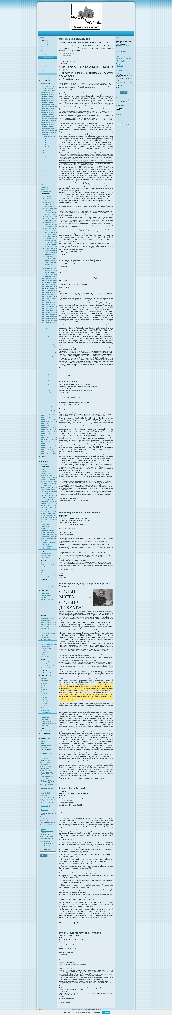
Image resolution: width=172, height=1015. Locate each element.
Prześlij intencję (44, 50)
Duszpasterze (44, 70)
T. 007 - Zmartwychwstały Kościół (49, 208)
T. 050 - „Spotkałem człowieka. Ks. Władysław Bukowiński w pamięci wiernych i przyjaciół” (49, 294)
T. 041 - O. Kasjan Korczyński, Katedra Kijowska (49, 276)
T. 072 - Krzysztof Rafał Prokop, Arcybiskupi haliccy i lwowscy (49, 338)
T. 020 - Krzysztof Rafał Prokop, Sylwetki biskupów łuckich (49, 234)
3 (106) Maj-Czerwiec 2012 (47, 168)
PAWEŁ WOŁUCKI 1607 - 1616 (48, 507)
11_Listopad (44, 703)
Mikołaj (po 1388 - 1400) (47, 475)
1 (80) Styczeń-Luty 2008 (47, 110)
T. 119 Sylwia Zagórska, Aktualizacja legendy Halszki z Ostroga (49, 427)
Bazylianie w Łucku (46, 841)
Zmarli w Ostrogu (45, 78)
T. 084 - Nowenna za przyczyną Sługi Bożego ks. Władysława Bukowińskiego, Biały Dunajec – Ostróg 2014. (49, 362)
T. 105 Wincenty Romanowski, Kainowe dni (49, 404)
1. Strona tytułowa (45, 524)
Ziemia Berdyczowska (46, 584)
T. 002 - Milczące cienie (46, 198)
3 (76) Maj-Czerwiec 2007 (47, 102)
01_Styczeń (44, 683)
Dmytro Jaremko (45, 557)
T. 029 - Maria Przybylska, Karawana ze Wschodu (49, 252)
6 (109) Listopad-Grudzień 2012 (48, 174)
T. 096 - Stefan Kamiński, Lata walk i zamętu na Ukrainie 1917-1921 (49, 386)
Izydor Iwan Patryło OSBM (47, 665)
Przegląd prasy (44, 187)
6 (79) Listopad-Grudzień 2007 (48, 108)
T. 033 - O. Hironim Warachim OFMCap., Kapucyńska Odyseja (49, 260)
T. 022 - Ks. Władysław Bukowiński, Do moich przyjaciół (49, 238)
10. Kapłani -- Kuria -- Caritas (48, 542)
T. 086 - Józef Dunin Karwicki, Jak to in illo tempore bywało (49, 366)
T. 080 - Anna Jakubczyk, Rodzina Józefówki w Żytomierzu (49, 354)
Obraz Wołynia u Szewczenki (48, 633)
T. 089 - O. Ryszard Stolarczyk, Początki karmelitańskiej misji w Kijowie (49, 372)
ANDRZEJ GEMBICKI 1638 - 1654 (49, 519)
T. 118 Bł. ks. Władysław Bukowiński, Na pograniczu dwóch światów (49, 425)
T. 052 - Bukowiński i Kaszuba (48, 298)
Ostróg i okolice (44, 719)
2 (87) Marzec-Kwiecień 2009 (48, 124)
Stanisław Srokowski (46, 721)
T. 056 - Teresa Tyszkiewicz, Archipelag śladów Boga (49, 306)
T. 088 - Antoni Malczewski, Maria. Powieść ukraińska (49, 370)
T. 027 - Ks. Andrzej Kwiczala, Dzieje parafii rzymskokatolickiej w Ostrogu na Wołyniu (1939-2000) (49, 248)
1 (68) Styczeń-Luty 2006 (47, 92)
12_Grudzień (44, 705)
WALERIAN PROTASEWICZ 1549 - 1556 (49, 495)
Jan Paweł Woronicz (46, 648)
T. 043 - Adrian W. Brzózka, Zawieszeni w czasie (49, 280)
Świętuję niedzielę (46, 766)
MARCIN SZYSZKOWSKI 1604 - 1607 (49, 505)
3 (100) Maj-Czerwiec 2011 (47, 154)
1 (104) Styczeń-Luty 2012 (47, 164)
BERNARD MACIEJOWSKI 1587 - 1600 (49, 501)
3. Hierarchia (44, 528)
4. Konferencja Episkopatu (47, 530)
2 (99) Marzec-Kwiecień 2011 (48, 152)
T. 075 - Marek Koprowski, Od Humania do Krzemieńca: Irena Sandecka (49, 344)
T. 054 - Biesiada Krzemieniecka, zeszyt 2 (49, 302)
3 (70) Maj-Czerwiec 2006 (47, 96)
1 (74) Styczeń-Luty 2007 (47, 98)
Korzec (42, 609)
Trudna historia (44, 725)
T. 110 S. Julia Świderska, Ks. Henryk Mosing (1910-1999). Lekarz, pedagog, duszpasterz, (49, 433)
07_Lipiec (43, 695)
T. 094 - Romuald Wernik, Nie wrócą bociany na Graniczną (49, 382)
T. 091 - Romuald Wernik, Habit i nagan (49, 376)
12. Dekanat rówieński (46, 546)
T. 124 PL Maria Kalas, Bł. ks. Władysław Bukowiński (49, 439)
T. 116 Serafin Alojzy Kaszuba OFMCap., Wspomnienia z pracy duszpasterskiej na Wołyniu (49, 421)
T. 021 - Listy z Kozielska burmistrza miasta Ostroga (49, 236)
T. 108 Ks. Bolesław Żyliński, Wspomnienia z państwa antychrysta (49, 410)
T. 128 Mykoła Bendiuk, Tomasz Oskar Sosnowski (49, 449)
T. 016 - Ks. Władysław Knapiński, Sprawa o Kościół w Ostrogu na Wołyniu (49, 226)
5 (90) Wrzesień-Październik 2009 (49, 130)
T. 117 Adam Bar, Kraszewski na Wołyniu (49, 423)
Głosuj (124, 92)
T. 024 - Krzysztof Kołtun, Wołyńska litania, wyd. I (49, 242)
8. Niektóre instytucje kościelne (48, 538)
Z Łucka (43, 601)
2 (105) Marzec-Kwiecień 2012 (48, 166)
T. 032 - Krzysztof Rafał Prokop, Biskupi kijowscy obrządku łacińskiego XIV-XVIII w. (49, 258)
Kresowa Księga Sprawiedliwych (49, 723)
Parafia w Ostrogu (46, 770)
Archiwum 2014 (44, 182)
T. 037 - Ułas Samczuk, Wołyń (48, 268)
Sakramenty (44, 68)
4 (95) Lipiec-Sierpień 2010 (49, 142)
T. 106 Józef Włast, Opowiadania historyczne (49, 406)
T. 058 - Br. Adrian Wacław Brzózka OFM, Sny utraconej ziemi (49, 310)
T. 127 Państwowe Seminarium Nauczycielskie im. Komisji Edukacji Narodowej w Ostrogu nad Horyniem (49, 447)
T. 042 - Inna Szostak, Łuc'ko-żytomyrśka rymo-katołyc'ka (49, 278)
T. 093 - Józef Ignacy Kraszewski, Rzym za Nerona (49, 380)
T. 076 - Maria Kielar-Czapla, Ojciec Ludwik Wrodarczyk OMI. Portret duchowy (49, 346)
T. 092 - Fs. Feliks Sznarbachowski (49, 378)
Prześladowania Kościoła (47, 673)
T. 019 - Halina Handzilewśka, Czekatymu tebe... (49, 232)
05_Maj (42, 691)
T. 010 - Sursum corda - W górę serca (49, 214)
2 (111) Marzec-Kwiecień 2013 (48, 178)
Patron (42, 62)
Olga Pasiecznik (45, 637)
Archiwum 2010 (44, 134)
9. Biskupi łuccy (44, 540)
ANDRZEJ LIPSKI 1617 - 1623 (48, 511)
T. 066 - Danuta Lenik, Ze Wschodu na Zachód (49, 326)
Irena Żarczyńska (45, 661)
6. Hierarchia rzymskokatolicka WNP (49, 534)
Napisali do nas (44, 54)
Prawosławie (44, 736)
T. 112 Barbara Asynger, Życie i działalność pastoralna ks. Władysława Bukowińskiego (49, 414)
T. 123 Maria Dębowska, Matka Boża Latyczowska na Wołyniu (49, 437)
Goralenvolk (44, 810)
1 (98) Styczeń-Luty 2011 (47, 150)
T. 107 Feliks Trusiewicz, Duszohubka (49, 408)
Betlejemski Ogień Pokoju (47, 599)
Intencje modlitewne (45, 48)
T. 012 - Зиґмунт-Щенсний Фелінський (49, 218)
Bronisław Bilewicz (45, 603)
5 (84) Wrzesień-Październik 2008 (49, 118)
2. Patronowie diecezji (46, 526)
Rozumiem (106, 1012)
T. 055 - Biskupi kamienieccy (48, 304)
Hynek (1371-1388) (45, 473)
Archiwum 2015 (44, 44)
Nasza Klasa (44, 795)
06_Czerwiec (44, 693)
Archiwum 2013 (44, 180)
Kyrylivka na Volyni (45, 613)
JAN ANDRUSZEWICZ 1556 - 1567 (49, 497)
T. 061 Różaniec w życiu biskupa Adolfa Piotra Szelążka (49, 316)
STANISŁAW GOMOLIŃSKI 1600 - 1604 (49, 503)
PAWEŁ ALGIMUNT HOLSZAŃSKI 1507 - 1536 (49, 491)
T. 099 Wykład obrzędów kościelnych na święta (49, 392)
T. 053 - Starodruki (45, 300)
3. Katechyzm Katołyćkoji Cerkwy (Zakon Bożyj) (49, 564)
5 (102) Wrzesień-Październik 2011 (49, 158)
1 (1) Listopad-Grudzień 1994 (48, 86)
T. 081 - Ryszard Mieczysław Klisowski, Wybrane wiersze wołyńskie (49, 356)
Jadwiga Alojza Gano (46, 553)
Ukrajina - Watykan (45, 576)
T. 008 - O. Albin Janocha (47, 210)
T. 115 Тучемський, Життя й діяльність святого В (49, 419)
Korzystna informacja (46, 191)
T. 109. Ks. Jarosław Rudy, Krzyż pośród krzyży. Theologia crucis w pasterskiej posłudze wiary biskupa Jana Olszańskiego (49, 412)
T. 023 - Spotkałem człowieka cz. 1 (49, 240)
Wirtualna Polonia (46, 762)
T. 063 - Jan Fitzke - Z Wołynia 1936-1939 (49, 320)
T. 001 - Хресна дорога (46, 196)
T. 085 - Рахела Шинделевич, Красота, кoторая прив (49, 364)
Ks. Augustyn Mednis (46, 667)
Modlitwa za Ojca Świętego (47, 618)
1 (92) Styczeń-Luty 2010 (49, 136)
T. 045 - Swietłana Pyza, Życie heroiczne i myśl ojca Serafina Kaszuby (49, 284)
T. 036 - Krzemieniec (46, 266)
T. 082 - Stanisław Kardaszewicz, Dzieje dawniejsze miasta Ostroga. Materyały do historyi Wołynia (49, 358)
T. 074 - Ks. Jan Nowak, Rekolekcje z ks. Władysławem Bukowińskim (49, 342)
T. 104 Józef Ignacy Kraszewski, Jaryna (49, 402)
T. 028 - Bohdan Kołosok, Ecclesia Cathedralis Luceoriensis (49, 250)
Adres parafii (44, 60)
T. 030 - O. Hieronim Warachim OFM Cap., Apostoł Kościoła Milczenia (49, 254)
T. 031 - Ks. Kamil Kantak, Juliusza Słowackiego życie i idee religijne (49, 256)
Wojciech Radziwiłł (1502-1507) (48, 489)
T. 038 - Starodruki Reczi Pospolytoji (49, 270)
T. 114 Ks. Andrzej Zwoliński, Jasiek (49, 417)
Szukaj (44, 855)
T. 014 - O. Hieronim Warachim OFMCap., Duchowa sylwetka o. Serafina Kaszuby (49, 222)
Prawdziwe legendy (45, 730)
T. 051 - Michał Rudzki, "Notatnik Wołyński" (49, 296)
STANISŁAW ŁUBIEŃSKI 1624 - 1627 (49, 513)
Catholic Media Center (46, 745)
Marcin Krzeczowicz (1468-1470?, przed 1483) (49, 487)
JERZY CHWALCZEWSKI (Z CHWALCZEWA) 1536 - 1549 (49, 493)
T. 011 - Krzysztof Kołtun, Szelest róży (49, 216)
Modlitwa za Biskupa (46, 620)
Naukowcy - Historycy (46, 646)
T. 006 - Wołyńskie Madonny (48, 206)
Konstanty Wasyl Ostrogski (47, 586)
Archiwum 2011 (44, 148)
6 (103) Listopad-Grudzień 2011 (48, 160)
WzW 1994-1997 (45, 459)
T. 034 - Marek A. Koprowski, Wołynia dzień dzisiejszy (49, 262)
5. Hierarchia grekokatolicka (47, 532)
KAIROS (43, 741)
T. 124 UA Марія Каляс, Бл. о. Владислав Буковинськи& (49, 441)
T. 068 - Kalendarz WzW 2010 (48, 330)
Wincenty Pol (44, 582)
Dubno (42, 611)
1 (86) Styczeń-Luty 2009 (47, 122)
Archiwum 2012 (44, 162)
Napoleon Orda (44, 635)
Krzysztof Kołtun (45, 717)
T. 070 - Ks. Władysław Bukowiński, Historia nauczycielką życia (49, 334)
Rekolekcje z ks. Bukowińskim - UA (49, 622)
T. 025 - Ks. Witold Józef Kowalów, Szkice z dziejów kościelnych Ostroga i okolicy (49, 244)
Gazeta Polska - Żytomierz (48, 820)
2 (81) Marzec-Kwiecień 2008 (48, 112)
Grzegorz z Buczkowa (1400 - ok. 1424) (49, 477)
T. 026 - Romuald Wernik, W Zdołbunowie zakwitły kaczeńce (49, 246)
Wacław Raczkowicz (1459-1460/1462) (49, 483)
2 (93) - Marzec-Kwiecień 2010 (50, 138)
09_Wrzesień (44, 699)
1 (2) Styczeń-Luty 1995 (47, 88)
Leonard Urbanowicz (46, 663)
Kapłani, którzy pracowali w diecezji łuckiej (49, 644)
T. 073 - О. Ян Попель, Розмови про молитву (49, 340)
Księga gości (44, 464)
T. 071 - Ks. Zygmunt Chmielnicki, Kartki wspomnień (49, 336)
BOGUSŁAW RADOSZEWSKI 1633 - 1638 (49, 517)
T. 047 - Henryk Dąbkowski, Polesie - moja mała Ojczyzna (49, 288)
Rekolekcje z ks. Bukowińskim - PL (49, 624)
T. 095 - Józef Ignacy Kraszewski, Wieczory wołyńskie (49, 384)
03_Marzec (43, 687)
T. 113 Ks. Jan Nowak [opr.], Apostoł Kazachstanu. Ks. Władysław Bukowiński (49, 415)
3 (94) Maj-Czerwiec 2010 (49, 140)
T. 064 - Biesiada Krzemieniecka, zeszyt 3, (49, 322)
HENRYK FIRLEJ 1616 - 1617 (48, 509)
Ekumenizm (44, 816)
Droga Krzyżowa (45, 626)
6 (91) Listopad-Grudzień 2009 (48, 132)
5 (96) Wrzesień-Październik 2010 (50, 144)
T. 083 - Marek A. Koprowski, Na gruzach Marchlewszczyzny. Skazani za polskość (49, 360)
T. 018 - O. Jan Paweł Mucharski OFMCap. (49, 230)
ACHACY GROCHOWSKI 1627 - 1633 (49, 515)
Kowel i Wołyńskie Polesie (47, 607)
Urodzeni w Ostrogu (46, 76)
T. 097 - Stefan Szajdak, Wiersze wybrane (49, 388)
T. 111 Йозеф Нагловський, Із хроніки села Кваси (49, 435)
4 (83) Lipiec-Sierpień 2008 (47, 116)
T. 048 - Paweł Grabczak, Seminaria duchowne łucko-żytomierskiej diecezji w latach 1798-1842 (49, 290)
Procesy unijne (44, 572)
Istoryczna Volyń (45, 806)
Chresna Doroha (45, 628)
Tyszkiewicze (44, 650)
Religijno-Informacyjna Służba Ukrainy (47, 777)
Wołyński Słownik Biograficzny (46, 757)
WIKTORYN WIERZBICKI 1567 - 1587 (49, 499)
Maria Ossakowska (45, 555)
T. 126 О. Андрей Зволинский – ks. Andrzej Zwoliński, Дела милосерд (49, 445)
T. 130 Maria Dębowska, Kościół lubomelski (49, 453)
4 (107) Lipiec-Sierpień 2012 (47, 170)
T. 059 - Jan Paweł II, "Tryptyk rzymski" (49, 312)
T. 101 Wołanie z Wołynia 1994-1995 (49, 396)
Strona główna (46, 42)
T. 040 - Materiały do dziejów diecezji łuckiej (49, 274)
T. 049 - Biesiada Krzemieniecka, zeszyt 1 (49, 292)
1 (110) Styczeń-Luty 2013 (47, 176)
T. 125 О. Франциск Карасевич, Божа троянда (49, 443)
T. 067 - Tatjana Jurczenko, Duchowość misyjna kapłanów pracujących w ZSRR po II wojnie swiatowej (49, 328)
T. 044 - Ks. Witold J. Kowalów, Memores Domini (49, 282)
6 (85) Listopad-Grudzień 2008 (48, 120)
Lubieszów (43, 678)
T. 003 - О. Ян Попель (46, 200)
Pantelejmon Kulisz (45, 710)
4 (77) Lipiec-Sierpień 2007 (47, 104)
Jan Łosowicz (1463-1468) (47, 485)
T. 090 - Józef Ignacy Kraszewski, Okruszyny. (49, 374)
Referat (42, 570)
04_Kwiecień (44, 689)
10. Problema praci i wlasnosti (48, 566)
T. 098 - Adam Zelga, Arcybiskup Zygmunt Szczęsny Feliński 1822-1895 (49, 390)
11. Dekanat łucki (45, 544)
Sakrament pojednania (46, 66)
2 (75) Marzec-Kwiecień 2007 (48, 100)
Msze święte (44, 64)
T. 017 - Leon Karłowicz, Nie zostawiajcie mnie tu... (49, 228)
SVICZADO (43, 743)
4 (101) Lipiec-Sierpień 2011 (47, 156)
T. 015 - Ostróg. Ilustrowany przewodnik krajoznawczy (49, 224)
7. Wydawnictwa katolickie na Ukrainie (49, 536)
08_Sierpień (44, 697)
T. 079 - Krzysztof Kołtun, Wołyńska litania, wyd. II (49, 352)
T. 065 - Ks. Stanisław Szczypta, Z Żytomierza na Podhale (49, 324)
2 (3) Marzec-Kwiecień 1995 (48, 90)
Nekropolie (43, 654)
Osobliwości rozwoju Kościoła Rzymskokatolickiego (49, 574)
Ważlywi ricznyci (45, 593)
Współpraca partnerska (46, 712)
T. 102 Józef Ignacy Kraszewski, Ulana (49, 398)
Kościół (42, 72)
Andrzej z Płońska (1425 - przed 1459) (49, 481)
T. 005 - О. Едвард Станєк (47, 204)
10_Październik (44, 701)
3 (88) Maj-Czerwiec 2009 (47, 126)
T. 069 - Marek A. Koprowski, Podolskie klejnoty (49, 332)
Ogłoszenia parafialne (46, 46)
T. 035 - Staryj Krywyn (46, 264)
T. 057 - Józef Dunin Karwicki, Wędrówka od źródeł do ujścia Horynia (49, 308)
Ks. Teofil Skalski (45, 652)
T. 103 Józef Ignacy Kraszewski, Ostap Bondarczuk (49, 400)
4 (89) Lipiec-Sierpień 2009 (47, 128)
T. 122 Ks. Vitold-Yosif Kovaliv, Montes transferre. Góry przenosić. (49, 431)
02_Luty (43, 685)
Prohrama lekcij (44, 562)
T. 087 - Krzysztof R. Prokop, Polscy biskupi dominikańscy (49, 368)
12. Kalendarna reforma (46, 568)
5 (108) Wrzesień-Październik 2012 (49, 172)
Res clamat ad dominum (47, 74)
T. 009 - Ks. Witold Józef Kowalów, (49, 212)
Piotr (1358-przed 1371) (46, 471)
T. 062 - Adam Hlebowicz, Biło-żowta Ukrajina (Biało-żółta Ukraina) (49, 318)
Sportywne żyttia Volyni (46, 639)
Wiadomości (46, 52)
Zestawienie (44, 469)
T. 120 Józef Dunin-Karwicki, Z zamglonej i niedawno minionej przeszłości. (49, 429)
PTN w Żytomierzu (45, 588)
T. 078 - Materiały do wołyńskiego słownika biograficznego (49, 350)
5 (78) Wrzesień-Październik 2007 (49, 106)
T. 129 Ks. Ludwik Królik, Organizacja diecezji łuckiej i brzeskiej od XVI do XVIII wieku (49, 451)
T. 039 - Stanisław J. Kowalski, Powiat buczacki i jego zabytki (49, 272)
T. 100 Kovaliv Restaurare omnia (49, 394)
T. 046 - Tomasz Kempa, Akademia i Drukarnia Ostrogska (49, 286)
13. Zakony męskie (45, 548)
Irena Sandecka (45, 656)
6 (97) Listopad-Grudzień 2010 (50, 146)
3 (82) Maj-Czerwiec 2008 (47, 114)
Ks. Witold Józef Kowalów (47, 605)
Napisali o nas (44, 189)
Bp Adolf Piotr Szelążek (47, 836)
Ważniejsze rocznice (46, 595)
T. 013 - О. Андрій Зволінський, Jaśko (49, 220)
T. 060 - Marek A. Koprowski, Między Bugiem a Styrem (49, 314)
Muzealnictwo (44, 597)
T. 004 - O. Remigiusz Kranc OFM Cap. (49, 202)
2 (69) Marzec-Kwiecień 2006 (48, 94)
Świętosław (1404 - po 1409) (48, 479)
